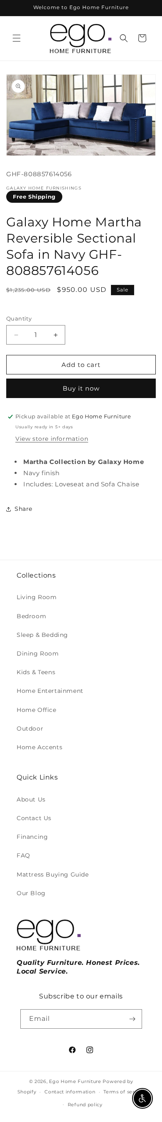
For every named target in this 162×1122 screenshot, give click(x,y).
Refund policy (85, 1104)
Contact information (69, 1092)
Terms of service (124, 1092)
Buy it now (81, 388)
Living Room (37, 597)
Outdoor (30, 728)
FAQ (23, 855)
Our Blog (31, 893)
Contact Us (34, 818)
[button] (16, 38)
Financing (32, 836)
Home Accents (39, 747)
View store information (51, 438)
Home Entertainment (50, 691)
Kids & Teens (36, 672)
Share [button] (23, 508)
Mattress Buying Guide (53, 874)
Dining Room (38, 653)
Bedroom (31, 616)
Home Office (36, 710)
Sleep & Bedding (42, 635)
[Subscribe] (132, 1019)
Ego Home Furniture (75, 1081)
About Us (31, 799)
